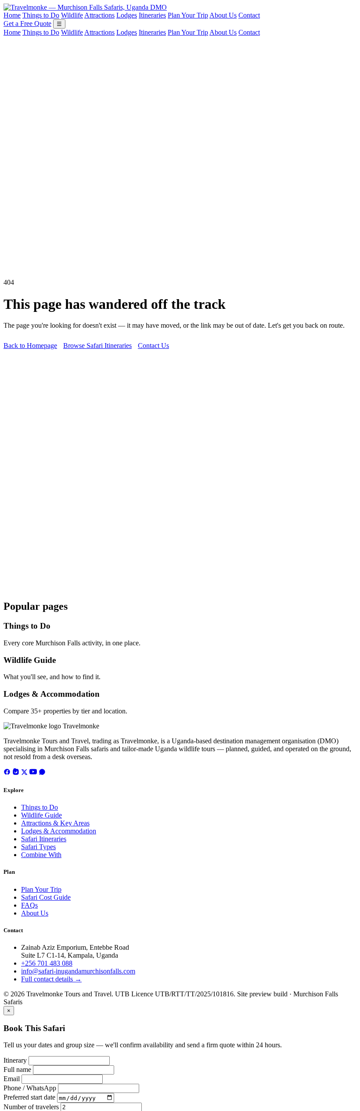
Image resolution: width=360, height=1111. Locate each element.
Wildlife (72, 15)
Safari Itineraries (43, 839)
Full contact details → (51, 979)
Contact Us (153, 345)
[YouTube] (33, 773)
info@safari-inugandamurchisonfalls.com (78, 971)
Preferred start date (29, 1097)
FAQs (29, 905)
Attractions (99, 15)
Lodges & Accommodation (52, 693)
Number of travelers (31, 1107)
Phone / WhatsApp (30, 1088)
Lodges (126, 15)
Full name (17, 1069)
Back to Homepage (30, 345)
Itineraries (152, 15)
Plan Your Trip (188, 15)
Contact (249, 15)
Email (12, 1078)
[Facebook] (7, 773)
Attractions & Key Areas (55, 823)
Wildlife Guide (30, 660)
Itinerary (15, 1060)
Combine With (41, 854)
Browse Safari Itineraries (97, 345)
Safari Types (38, 846)
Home (12, 15)
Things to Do (40, 15)
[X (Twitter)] (24, 773)
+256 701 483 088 (46, 963)
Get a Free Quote (27, 23)
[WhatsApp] (42, 773)
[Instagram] (15, 773)
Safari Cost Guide (46, 897)
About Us (223, 15)
